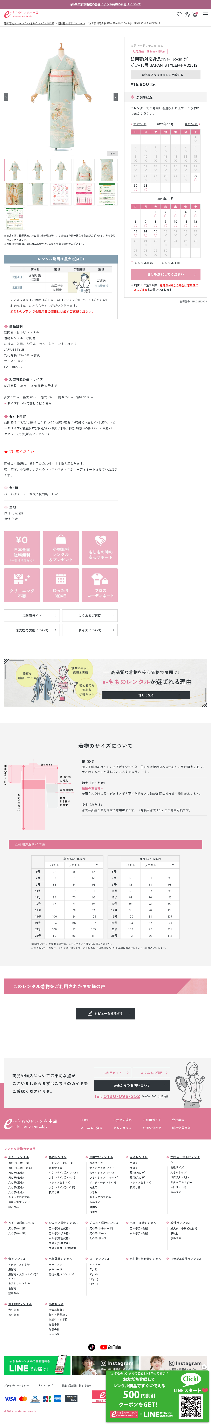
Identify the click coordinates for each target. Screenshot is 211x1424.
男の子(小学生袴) (59, 1233)
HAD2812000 (199, 301)
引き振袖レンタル (20, 1304)
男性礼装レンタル (60, 1259)
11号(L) (93, 1279)
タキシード (55, 1269)
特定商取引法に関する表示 (76, 1385)
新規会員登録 (181, 1128)
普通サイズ (55, 1168)
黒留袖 (12, 1269)
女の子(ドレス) (98, 1238)
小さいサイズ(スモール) (63, 1172)
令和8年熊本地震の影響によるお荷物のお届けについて (105, 4)
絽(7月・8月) (178, 1187)
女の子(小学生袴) (59, 1243)
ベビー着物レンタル (21, 1223)
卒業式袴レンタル (101, 1157)
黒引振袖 (13, 1315)
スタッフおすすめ (19, 1197)
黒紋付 (174, 1233)
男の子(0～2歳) (17, 1228)
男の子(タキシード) (101, 1228)
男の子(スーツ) (98, 1233)
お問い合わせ (152, 1128)
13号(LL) (94, 1284)
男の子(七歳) (16, 1177)
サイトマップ (45, 1385)
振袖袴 (93, 1207)
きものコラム (122, 1128)
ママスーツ (96, 1264)
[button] (204, 1366)
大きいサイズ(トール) (62, 1177)
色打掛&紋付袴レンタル (145, 1259)
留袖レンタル (17, 1259)
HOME (85, 1120)
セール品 (54, 1334)
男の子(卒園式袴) (59, 1228)
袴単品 (93, 1212)
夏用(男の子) (137, 1172)
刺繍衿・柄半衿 (58, 1319)
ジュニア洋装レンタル (104, 1223)
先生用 (93, 1187)
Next (116, 97)
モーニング (55, 1264)
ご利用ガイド (152, 1120)
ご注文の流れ (122, 1120)
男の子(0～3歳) (139, 1228)
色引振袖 (13, 1310)
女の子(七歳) (16, 1192)
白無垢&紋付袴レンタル (186, 1259)
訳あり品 (13, 1207)
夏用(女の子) (137, 1177)
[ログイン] (187, 14)
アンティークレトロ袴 (102, 1182)
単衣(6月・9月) (179, 1177)
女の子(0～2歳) (17, 1233)
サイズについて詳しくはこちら (29, 403)
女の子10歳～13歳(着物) (63, 1248)
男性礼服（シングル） (62, 1274)
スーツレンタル (99, 1259)
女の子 (134, 1168)
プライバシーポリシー (16, 1385)
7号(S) (93, 1269)
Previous (6, 97)
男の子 (134, 1163)
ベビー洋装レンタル (143, 1223)
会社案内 (178, 1120)
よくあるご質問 (92, 1128)
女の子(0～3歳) (139, 1233)
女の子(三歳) (16, 1182)
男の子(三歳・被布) (20, 1168)
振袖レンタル (58, 1157)
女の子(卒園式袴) (59, 1238)
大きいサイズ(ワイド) (62, 1187)
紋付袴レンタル (180, 1223)
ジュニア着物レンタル (63, 1223)
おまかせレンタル (19, 1283)
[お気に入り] (179, 14)
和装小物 (54, 1324)
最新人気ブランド (19, 1202)
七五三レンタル (18, 1157)
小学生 (93, 1192)
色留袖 (12, 1288)
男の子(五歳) (16, 1172)
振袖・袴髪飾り (58, 1315)
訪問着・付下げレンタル (185, 1159)
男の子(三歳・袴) (18, 1163)
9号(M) (93, 1274)
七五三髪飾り (57, 1310)
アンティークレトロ (61, 1163)
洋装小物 (54, 1329)
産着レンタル (139, 1157)
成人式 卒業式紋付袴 (183, 1228)
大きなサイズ (178, 1172)
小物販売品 (56, 1304)
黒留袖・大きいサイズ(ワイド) (23, 1276)
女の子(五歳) (16, 1187)
